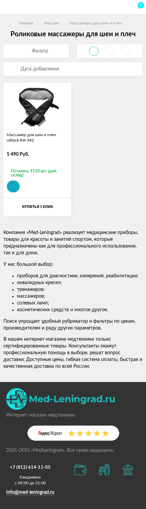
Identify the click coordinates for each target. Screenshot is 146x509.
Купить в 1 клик (37, 207)
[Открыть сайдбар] (7, 7)
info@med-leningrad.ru (30, 492)
